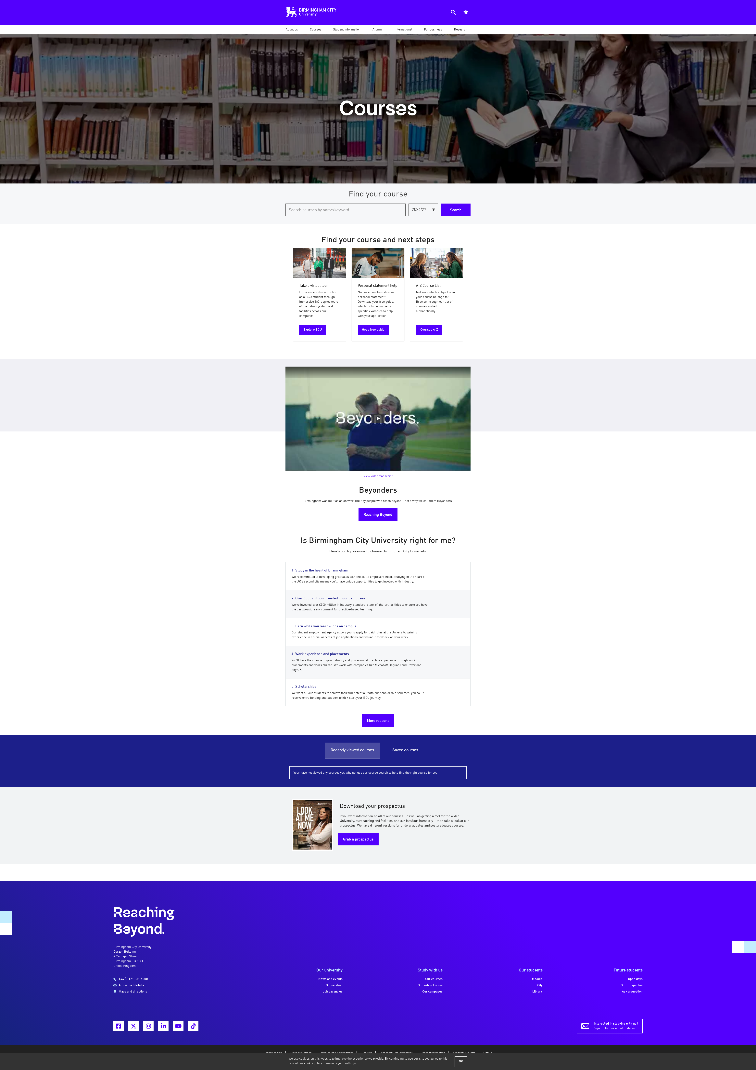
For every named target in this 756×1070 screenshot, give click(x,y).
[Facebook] (118, 1026)
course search (378, 772)
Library (537, 991)
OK (461, 1061)
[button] (292, 29)
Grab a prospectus (358, 839)
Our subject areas (430, 985)
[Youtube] (178, 1026)
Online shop (334, 985)
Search (455, 210)
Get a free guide (373, 329)
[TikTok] (193, 1026)
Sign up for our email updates (616, 1026)
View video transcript (378, 476)
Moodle (537, 979)
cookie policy (313, 1063)
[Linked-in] (163, 1026)
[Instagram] (148, 1026)
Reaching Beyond (378, 515)
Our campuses (432, 991)
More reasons (378, 721)
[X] (133, 1026)
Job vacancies (333, 991)
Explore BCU (313, 329)
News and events (330, 979)
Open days (635, 979)
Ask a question (632, 991)
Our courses (434, 979)
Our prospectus (632, 985)
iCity (539, 985)
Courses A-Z (429, 329)
